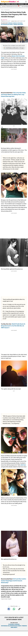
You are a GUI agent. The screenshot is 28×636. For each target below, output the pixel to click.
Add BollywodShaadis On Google (10, 6)
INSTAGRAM (19, 23)
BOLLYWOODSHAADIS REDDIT (7, 24)
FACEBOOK (14, 23)
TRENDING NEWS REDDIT (18, 24)
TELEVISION (21, 4)
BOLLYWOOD (14, 4)
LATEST (2, 4)
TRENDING (8, 4)
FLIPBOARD (9, 23)
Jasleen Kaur (4, 19)
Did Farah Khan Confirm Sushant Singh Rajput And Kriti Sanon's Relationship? (13, 580)
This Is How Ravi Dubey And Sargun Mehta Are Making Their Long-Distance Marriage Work (13, 94)
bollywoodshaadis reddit (14, 625)
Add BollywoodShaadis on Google (15, 48)
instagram (4, 625)
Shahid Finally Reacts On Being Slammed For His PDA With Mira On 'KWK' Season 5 (13, 325)
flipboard (11, 624)
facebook (16, 624)
